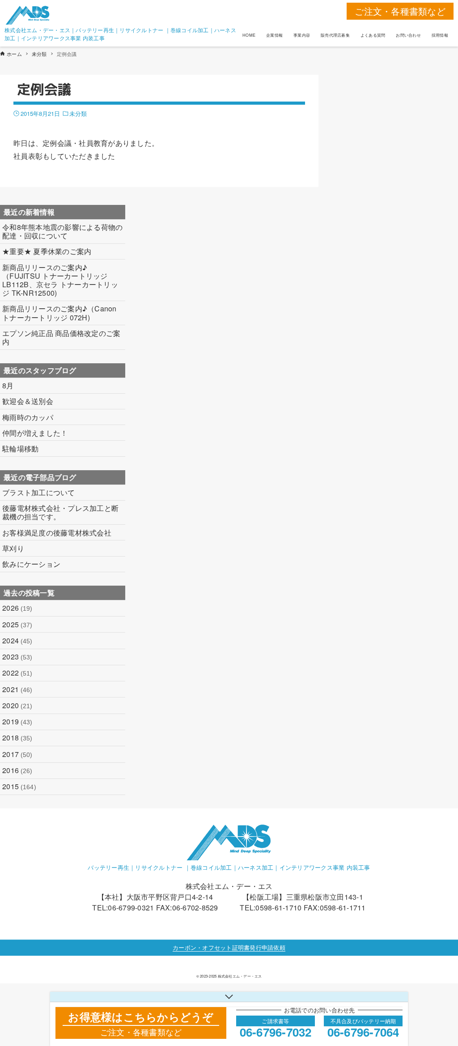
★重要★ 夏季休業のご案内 (46, 251)
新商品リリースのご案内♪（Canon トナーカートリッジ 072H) (59, 312)
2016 (17, 770)
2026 (17, 608)
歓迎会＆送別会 (27, 401)
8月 (8, 385)
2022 (17, 673)
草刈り (13, 548)
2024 (17, 640)
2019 (17, 721)
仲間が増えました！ (35, 433)
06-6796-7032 (276, 1032)
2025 (17, 624)
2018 (17, 737)
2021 (17, 689)
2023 (17, 656)
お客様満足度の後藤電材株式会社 (56, 532)
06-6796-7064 (363, 1032)
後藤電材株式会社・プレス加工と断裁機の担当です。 (60, 512)
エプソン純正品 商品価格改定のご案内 (61, 337)
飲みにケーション (31, 564)
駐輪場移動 (20, 448)
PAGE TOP (438, 1006)
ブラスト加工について (38, 492)
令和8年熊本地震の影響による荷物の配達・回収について (62, 231)
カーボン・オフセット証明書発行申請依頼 (229, 947)
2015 (19, 786)
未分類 (78, 113)
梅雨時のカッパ (27, 417)
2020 (17, 705)
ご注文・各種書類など (400, 10)
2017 (17, 754)
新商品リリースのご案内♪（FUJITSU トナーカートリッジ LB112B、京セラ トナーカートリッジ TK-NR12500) (60, 280)
